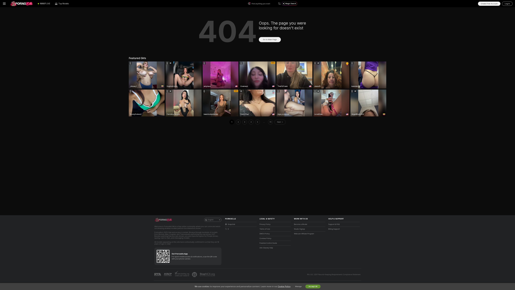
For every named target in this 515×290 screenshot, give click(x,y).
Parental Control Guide (268, 243)
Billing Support (334, 229)
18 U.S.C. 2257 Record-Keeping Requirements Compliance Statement (333, 275)
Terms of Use (265, 229)
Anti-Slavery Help (266, 248)
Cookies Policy (265, 238)
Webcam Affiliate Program (304, 234)
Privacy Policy (265, 224)
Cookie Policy (284, 286)
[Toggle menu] (4, 3)
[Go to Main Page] (22, 3)
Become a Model (300, 224)
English (211, 220)
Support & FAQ (334, 224)
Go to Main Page (270, 40)
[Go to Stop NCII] (208, 274)
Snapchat (231, 224)
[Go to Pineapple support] (195, 274)
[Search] (279, 4)
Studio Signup (299, 229)
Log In (507, 4)
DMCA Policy (265, 234)
